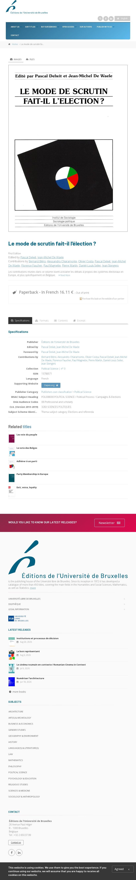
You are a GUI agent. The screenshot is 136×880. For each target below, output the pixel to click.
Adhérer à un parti (27, 461)
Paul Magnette (52, 265)
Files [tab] (32, 59)
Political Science (82, 391)
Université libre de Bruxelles (24, 598)
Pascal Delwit (28, 257)
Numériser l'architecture (30, 678)
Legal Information (18, 609)
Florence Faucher (31, 265)
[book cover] (68, 148)
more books (19, 691)
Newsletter (107, 523)
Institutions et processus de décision (38, 638)
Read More (65, 275)
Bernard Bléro (37, 261)
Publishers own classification (56, 391)
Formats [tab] (44, 320)
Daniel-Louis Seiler (90, 265)
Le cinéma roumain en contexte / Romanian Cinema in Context (51, 664)
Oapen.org (49, 385)
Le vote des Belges (27, 447)
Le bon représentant (28, 651)
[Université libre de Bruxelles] (68, 618)
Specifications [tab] (22, 320)
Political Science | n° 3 (53, 368)
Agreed (119, 869)
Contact (15, 35)
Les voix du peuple (27, 434)
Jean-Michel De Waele (50, 257)
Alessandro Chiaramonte (62, 261)
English (124, 18)
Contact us (16, 842)
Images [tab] (17, 59)
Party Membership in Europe (32, 474)
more (33, 587)
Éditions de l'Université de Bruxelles (60, 342)
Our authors (86, 27)
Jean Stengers (110, 265)
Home (15, 44)
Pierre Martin (70, 265)
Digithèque (14, 604)
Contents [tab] (62, 320)
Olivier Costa (85, 261)
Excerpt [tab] (80, 320)
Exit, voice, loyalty (27, 487)
